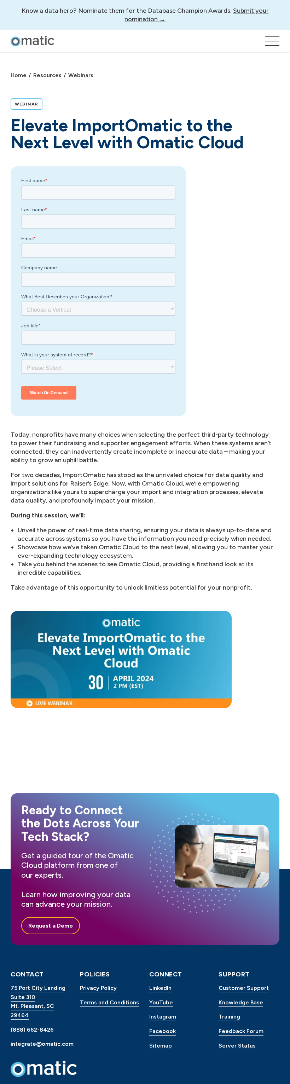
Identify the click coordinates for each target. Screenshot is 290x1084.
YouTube (161, 1002)
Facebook (162, 1031)
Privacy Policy (98, 988)
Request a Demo (50, 925)
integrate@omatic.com (41, 1043)
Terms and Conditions (109, 1002)
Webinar (28, 104)
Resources (47, 75)
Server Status (237, 1045)
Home (19, 75)
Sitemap (160, 1045)
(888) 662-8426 (32, 1029)
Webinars (80, 75)
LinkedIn (160, 988)
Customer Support (244, 988)
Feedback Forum (241, 1031)
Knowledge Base (241, 1002)
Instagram (162, 1016)
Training (229, 1016)
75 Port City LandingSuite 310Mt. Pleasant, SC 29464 (38, 1002)
